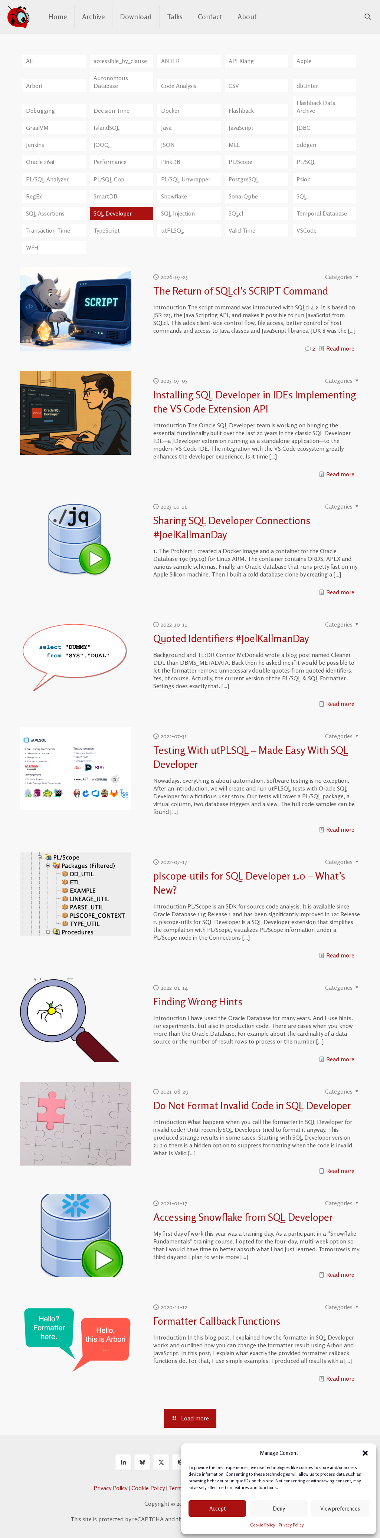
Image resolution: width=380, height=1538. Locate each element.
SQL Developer (113, 213)
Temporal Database (322, 213)
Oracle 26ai (40, 161)
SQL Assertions (45, 213)
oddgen (306, 144)
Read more (340, 348)
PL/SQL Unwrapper (185, 179)
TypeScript (107, 230)
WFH (32, 247)
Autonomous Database (111, 81)
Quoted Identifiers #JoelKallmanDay (231, 638)
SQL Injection (178, 213)
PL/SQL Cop (109, 179)
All (29, 61)
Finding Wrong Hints (197, 1001)
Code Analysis (178, 85)
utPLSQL (172, 230)
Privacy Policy (291, 1525)
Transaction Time (48, 230)
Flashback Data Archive (316, 106)
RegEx (34, 196)
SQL (302, 196)
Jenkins (35, 144)
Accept (217, 1508)
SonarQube (243, 196)
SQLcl (236, 213)
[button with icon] (123, 1462)
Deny (279, 1508)
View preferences (340, 1508)
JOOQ (101, 144)
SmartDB (105, 196)
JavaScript (241, 127)
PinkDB (170, 161)
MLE (234, 144)
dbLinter (307, 85)
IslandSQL (106, 127)
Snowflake (174, 196)
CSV (234, 85)
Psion (304, 179)
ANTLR (170, 61)
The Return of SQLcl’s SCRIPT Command (240, 291)
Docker (170, 110)
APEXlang (241, 61)
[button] (365, 1453)
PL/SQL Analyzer (47, 179)
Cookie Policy (262, 1525)
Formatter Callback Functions (216, 1321)
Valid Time (242, 230)
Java (166, 127)
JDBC (303, 127)
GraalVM (37, 127)
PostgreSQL (244, 179)
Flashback (241, 110)
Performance (110, 161)
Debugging (40, 110)
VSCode (307, 230)
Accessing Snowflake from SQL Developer (243, 1217)
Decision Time (112, 110)
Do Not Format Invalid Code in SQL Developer (252, 1105)
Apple (304, 61)
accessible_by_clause (120, 61)
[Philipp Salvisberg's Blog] (18, 16)
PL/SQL (306, 161)
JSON (168, 144)
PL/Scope (240, 161)
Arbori (34, 85)
